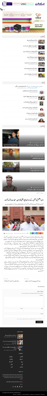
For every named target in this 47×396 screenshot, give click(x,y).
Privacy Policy (37, 394)
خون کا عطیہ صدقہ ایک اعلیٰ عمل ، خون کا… (32, 57)
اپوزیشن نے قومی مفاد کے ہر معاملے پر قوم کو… (31, 113)
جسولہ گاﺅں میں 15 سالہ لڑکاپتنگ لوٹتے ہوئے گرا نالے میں (10, 348)
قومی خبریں (38, 193)
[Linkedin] (36, 233)
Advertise (19, 394)
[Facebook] (33, 233)
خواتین (12, 364)
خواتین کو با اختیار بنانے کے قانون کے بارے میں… (31, 119)
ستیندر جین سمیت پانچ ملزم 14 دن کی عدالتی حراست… (35, 145)
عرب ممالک (21, 359)
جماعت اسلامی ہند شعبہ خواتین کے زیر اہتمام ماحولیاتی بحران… (29, 91)
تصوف (12, 367)
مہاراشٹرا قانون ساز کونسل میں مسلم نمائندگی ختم (11, 281)
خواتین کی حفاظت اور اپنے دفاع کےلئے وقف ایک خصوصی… (29, 107)
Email (42, 308)
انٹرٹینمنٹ (21, 367)
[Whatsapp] (31, 233)
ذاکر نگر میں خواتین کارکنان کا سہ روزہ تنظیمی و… (20, 86)
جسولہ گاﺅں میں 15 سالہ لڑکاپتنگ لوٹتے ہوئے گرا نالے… (30, 46)
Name (22, 308)
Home (42, 193)
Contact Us (43, 394)
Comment (41, 295)
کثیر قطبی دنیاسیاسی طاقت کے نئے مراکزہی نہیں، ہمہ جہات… (30, 51)
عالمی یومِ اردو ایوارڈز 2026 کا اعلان (38, 158)
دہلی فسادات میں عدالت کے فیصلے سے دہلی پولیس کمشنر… (35, 190)
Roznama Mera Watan (9, 233)
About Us (14, 394)
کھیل (22, 364)
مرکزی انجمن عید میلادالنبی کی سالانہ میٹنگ (32, 40)
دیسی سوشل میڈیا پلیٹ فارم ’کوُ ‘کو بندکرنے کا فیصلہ (32, 281)
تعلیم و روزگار (11, 362)
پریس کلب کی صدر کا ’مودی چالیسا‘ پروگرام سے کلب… (30, 74)
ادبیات (22, 362)
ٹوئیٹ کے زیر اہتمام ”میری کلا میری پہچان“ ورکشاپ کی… (30, 96)
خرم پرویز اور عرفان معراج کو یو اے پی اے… (37, 170)
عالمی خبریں (11, 359)
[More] (42, 233)
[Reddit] (38, 233)
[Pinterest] (40, 233)
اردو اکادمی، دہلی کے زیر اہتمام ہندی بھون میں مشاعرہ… (30, 68)
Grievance (32, 394)
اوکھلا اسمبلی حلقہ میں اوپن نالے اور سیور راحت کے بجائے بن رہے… (10, 342)
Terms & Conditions (25, 394)
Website (42, 313)
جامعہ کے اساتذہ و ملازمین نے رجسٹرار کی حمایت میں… (30, 63)
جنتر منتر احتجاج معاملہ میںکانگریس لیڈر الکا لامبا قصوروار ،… (30, 102)
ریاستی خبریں (11, 356)
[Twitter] (35, 233)
